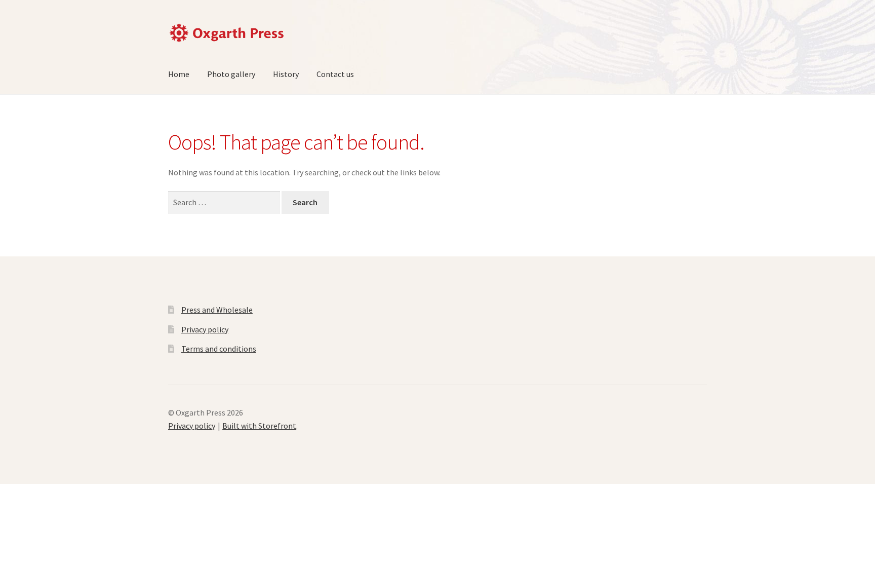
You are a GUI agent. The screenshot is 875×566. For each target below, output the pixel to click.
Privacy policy (204, 329)
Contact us (335, 74)
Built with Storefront (259, 426)
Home (178, 74)
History (286, 74)
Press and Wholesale (217, 310)
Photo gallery (231, 74)
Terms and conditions (218, 349)
